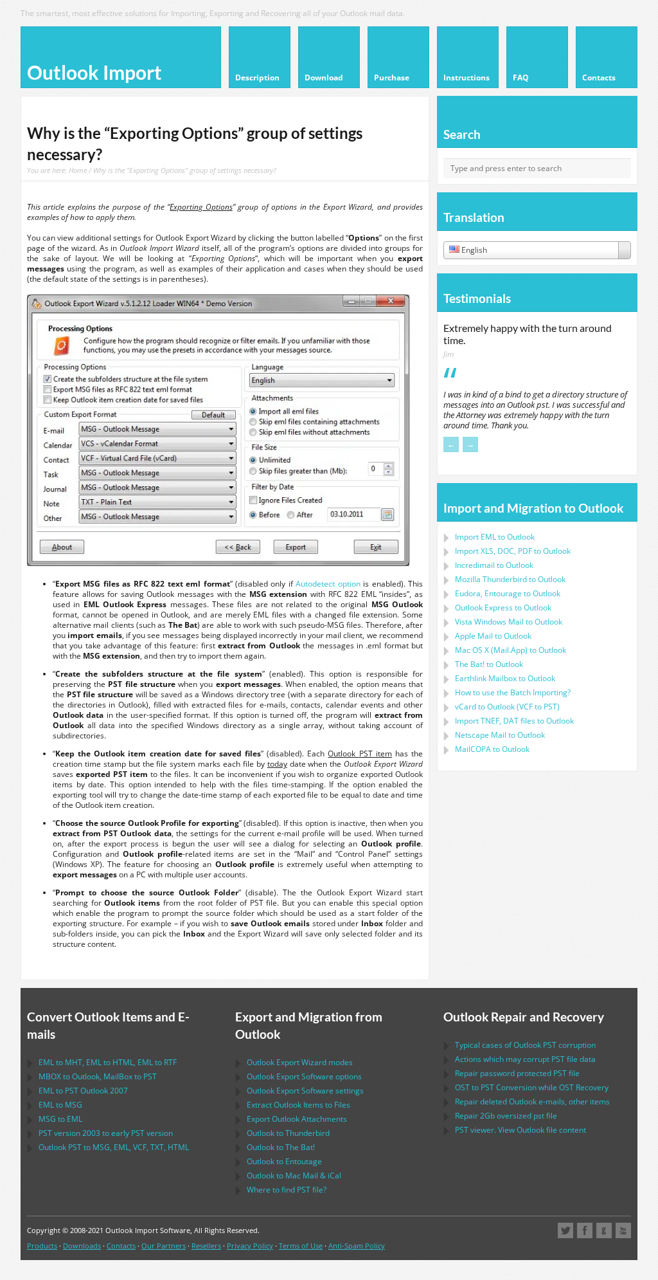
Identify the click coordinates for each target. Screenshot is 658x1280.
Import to (495, 536)
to (510, 579)
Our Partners (163, 1245)
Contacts (121, 1245)
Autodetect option (328, 583)
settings (305, 1090)
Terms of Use (301, 1245)
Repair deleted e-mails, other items (532, 1101)
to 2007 (83, 1090)
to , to (98, 1076)
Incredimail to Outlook (494, 565)
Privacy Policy (250, 1245)
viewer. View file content (520, 1129)
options (304, 1076)
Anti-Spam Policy (356, 1245)
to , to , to (108, 1062)
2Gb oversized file (506, 1115)
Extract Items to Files (298, 1104)
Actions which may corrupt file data (525, 1059)
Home (78, 170)
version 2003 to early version (106, 1133)
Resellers (206, 1245)
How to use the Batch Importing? (513, 692)
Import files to (514, 720)
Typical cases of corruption (525, 1044)
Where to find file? (286, 1189)
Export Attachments (297, 1118)
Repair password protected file (517, 1073)
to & (294, 1175)
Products (42, 1245)
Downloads (82, 1245)
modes (300, 1062)
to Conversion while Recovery (532, 1087)
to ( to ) (507, 706)
